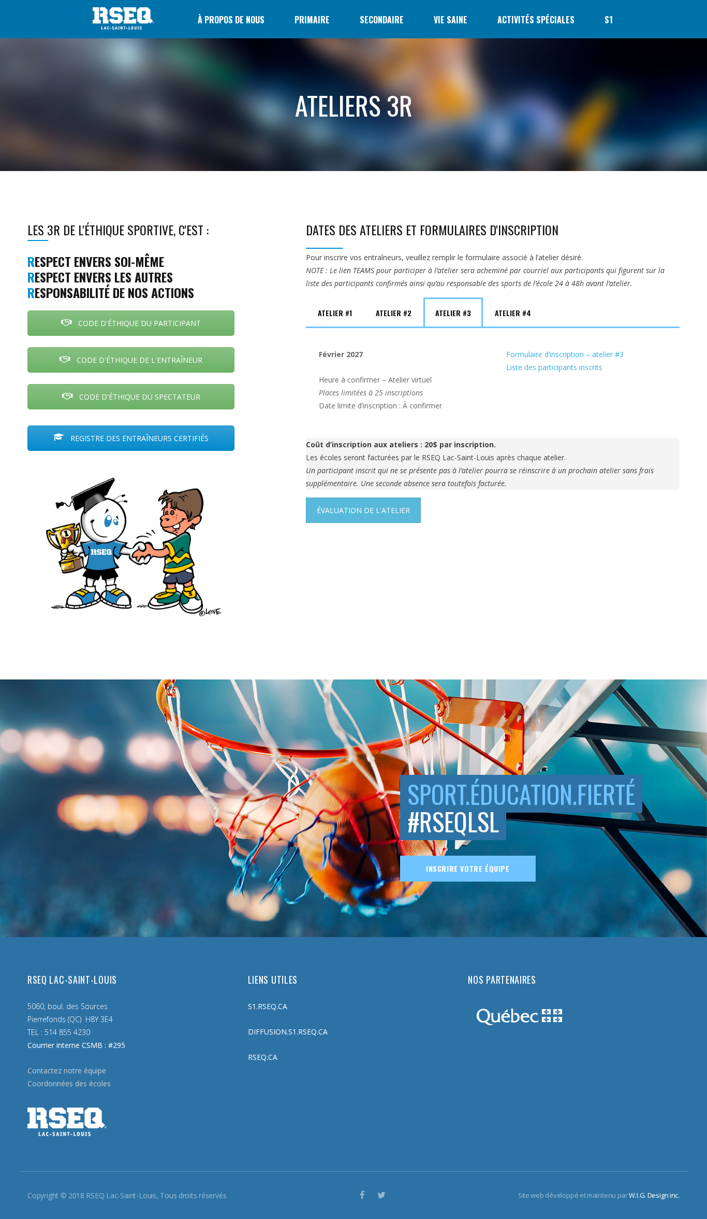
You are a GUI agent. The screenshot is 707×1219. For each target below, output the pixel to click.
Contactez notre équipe (66, 1070)
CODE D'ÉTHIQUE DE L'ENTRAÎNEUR (138, 360)
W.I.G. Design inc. (654, 1195)
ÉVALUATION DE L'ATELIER (363, 510)
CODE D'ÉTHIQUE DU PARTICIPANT (138, 323)
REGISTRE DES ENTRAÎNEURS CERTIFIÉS (138, 438)
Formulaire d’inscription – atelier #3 (565, 354)
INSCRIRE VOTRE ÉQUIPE (468, 868)
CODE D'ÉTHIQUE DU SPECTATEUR (138, 397)
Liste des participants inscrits (554, 367)
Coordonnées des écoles (69, 1083)
